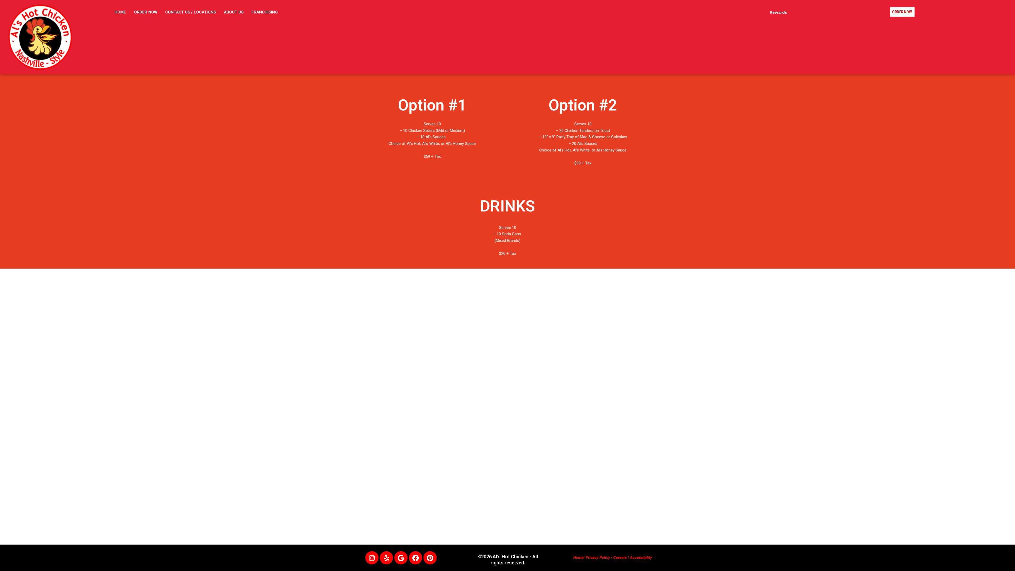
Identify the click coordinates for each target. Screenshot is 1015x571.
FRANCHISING (264, 12)
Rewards (778, 12)
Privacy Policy (598, 557)
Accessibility (641, 557)
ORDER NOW (145, 12)
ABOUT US (233, 12)
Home (578, 557)
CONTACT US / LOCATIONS (190, 12)
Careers (620, 557)
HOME (120, 12)
